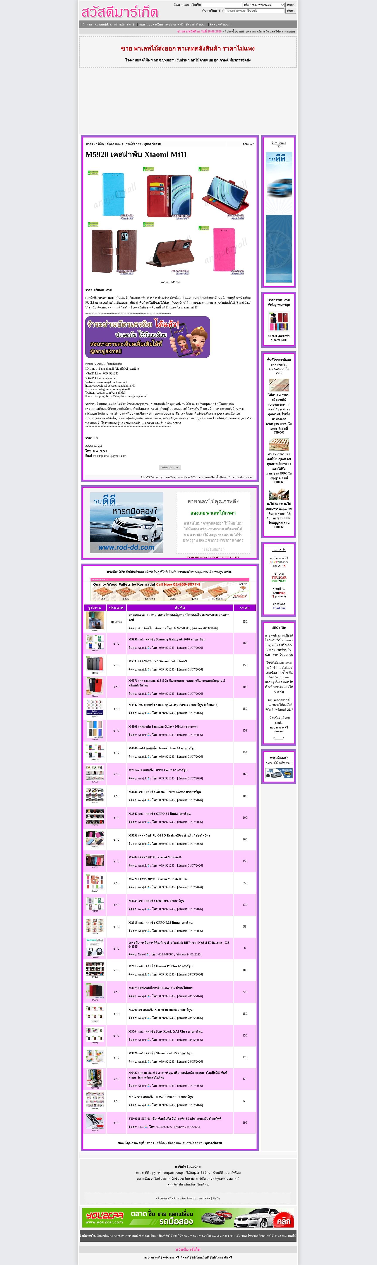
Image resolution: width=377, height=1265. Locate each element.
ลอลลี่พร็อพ (233, 1172)
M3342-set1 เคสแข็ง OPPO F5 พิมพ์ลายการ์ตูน (160, 813)
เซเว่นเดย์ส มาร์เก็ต (193, 1178)
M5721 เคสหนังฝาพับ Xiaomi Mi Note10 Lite (158, 879)
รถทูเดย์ (168, 1172)
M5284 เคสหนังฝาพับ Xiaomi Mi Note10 (155, 857)
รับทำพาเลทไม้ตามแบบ (195, 60)
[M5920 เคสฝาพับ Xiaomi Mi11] (279, 329)
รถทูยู (179, 1172)
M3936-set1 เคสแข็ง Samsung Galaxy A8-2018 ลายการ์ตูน (167, 639)
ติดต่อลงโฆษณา (220, 24)
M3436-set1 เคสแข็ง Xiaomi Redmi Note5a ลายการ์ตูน (165, 792)
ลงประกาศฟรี (174, 24)
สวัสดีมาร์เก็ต (95, 144)
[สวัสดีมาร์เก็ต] (120, 18)
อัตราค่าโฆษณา (196, 24)
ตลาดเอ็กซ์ (170, 1178)
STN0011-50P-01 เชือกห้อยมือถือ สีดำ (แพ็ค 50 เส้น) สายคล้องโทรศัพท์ (175, 1118)
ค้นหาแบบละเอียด (151, 24)
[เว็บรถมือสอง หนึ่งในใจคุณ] (279, 777)
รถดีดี (145, 1172)
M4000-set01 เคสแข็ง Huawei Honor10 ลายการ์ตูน (162, 748)
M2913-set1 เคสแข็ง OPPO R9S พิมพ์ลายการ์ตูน (161, 922)
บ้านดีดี (218, 1172)
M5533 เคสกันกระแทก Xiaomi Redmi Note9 (158, 661)
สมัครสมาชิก (127, 24)
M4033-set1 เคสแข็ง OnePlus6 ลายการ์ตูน (156, 901)
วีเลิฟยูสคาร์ (194, 1172)
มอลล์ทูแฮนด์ (217, 1178)
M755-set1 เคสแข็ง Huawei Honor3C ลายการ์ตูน (161, 1097)
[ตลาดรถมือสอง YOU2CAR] (188, 1226)
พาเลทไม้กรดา (221, 513)
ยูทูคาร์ (156, 1172)
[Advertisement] (188, 101)
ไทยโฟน (203, 1184)
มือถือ (216, 1198)
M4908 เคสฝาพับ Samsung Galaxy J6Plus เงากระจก (163, 726)
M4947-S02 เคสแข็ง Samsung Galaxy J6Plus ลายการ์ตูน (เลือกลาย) (173, 704)
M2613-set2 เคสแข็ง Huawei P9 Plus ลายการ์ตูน (161, 966)
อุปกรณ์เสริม (152, 144)
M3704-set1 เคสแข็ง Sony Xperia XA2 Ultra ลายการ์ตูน (166, 1031)
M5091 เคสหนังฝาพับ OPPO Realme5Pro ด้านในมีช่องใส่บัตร (169, 835)
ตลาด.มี (234, 1178)
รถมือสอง (280, 757)
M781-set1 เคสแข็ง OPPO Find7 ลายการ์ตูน (158, 770)
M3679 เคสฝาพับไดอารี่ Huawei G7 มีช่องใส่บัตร (161, 988)
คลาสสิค (204, 1198)
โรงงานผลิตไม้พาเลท (141, 60)
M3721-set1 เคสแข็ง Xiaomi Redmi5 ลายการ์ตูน (160, 1053)
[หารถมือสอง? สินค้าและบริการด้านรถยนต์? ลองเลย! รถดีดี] (126, 552)
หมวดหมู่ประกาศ (105, 24)
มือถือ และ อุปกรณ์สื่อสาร (124, 144)
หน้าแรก (86, 24)
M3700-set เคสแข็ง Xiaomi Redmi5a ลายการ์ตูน (160, 1009)
